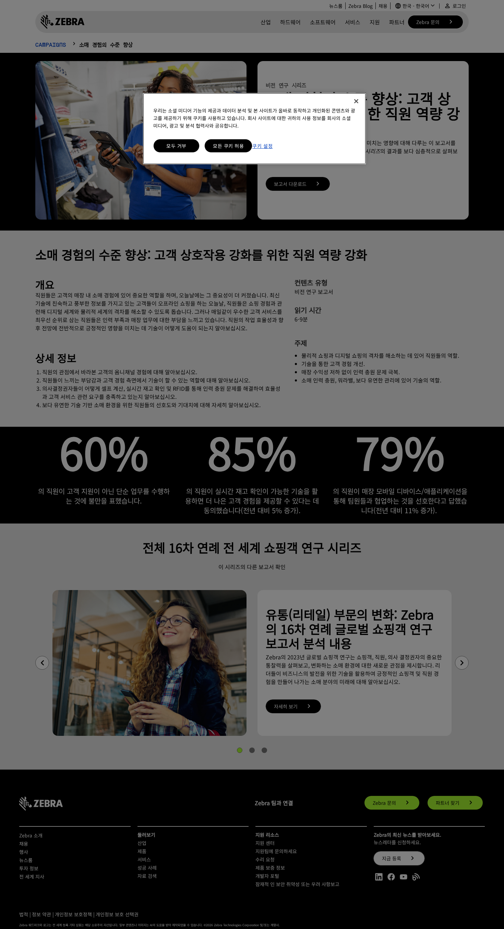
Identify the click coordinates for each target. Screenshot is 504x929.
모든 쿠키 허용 (228, 145)
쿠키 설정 (262, 145)
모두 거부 (176, 145)
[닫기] (356, 101)
